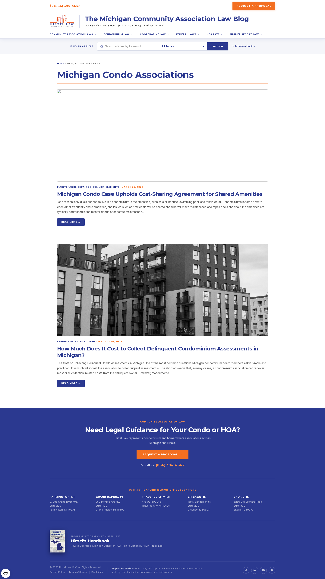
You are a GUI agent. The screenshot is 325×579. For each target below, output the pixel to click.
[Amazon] (272, 570)
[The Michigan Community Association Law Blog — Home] (62, 21)
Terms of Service (78, 572)
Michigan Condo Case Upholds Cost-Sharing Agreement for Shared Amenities (159, 194)
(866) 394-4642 (67, 6)
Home (60, 63)
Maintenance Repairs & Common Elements (88, 187)
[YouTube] (263, 570)
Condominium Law (116, 34)
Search (218, 46)
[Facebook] (246, 570)
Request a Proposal (254, 6)
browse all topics (245, 46)
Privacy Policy (57, 572)
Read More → (70, 222)
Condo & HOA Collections (76, 341)
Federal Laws (186, 34)
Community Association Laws (71, 34)
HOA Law (213, 34)
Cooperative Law (153, 34)
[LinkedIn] (254, 570)
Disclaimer (97, 572)
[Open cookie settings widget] (5, 573)
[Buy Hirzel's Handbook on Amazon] (57, 541)
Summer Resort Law (244, 34)
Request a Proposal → (162, 454)
